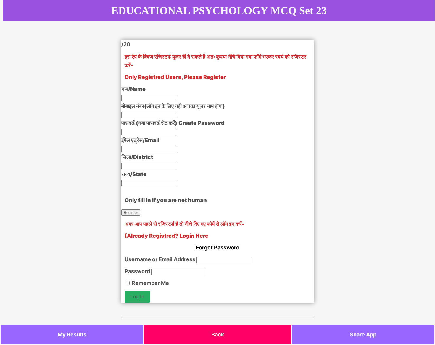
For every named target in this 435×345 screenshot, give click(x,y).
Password (137, 271)
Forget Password (217, 247)
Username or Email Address (160, 259)
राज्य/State (133, 174)
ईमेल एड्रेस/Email (140, 140)
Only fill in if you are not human (166, 200)
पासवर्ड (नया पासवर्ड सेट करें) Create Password (173, 123)
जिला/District (137, 157)
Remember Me (149, 283)
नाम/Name (133, 89)
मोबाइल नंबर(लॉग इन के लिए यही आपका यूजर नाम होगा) (173, 106)
